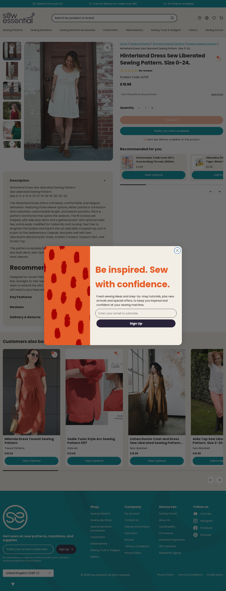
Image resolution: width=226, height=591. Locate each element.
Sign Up (136, 323)
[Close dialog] (177, 251)
